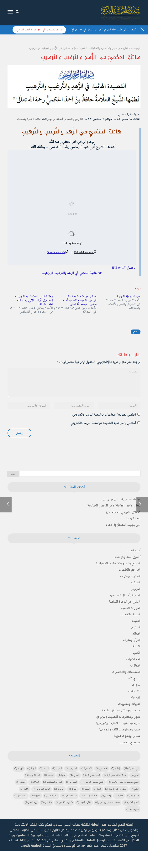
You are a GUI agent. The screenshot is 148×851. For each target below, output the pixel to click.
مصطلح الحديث (129, 742)
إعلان (115, 768)
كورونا (35, 796)
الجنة (31, 768)
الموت (72, 789)
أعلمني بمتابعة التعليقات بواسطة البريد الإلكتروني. (103, 415)
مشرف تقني (125, 114)
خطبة (119, 796)
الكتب (38, 119)
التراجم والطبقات (129, 570)
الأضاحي (102, 768)
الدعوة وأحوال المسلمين (125, 595)
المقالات (135, 666)
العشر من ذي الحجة (116, 789)
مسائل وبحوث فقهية (127, 736)
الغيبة (85, 789)
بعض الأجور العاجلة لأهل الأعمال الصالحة (113, 506)
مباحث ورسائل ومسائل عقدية (121, 710)
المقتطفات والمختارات (126, 672)
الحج (135, 775)
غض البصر (51, 796)
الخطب (135, 582)
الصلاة (34, 782)
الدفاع (74, 775)
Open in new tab (56, 252)
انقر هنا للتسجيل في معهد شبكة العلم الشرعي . (39, 29)
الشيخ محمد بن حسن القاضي (123, 782)
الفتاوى (135, 627)
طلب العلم (134, 691)
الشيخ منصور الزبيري (92, 782)
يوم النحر (31, 802)
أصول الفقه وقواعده (127, 557)
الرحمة (49, 775)
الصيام (21, 782)
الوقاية (59, 789)
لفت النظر (20, 796)
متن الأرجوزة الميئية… (127, 296)
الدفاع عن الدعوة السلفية (124, 602)
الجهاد (19, 768)
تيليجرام (133, 796)
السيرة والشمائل (130, 614)
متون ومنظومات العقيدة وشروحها (118, 723)
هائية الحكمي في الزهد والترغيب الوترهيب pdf (72, 273)
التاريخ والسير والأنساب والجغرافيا (63, 119)
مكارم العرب (84, 802)
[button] (138, 825)
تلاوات (136, 685)
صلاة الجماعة (89, 796)
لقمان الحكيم (131, 802)
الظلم (135, 789)
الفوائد (136, 634)
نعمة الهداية (133, 518)
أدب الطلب (133, 550)
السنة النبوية (32, 775)
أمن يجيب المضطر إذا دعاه (123, 525)
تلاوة (24, 789)
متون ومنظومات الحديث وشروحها (117, 717)
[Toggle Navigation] (10, 12)
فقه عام (135, 698)
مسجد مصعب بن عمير (107, 802)
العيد (97, 789)
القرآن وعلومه (131, 640)
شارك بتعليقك (25, 119)
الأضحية (86, 768)
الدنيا (62, 775)
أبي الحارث (131, 768)
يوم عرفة (132, 809)
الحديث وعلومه (130, 576)
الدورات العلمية (130, 608)
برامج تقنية (133, 678)
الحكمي (135, 332)
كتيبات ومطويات (129, 704)
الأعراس (71, 768)
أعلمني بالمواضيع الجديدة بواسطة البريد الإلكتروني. (103, 423)
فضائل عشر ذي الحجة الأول (122, 512)
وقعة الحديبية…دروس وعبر (121, 499)
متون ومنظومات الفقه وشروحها (119, 730)
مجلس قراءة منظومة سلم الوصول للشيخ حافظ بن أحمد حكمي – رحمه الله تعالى (79, 300)
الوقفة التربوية (41, 789)
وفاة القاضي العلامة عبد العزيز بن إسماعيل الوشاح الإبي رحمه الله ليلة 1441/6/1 (34, 300)
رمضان (106, 796)
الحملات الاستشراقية (115, 775)
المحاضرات (133, 659)
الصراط (71, 782)
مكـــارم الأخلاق (64, 802)
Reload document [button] (84, 252)
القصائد (135, 646)
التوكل (57, 768)
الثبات (44, 768)
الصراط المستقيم (52, 782)
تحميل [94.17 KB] (124, 268)
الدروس (135, 589)
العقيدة (135, 621)
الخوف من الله (91, 775)
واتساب (46, 802)
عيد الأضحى (69, 796)
